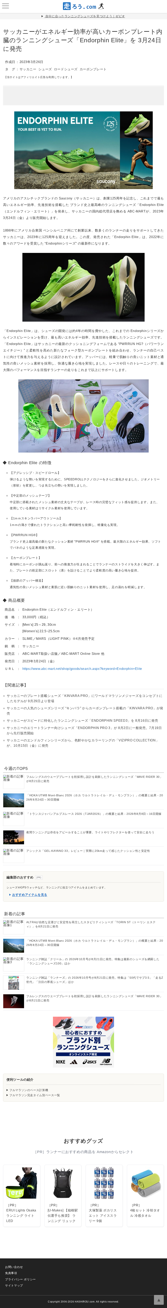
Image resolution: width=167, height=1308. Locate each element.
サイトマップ (14, 1285)
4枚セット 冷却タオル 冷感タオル (145, 1213)
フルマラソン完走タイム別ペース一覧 (34, 1095)
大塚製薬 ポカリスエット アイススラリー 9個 (103, 1215)
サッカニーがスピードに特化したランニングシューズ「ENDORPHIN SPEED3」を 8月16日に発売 (82, 720)
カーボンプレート (93, 69)
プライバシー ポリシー (20, 1279)
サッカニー (28, 69)
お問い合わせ (14, 1267)
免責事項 (11, 1273)
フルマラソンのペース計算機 (28, 1090)
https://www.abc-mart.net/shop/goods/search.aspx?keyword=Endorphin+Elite (82, 668)
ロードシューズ (66, 69)
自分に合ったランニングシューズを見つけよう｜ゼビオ (85, 16)
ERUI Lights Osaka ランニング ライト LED (21, 1215)
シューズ (45, 69)
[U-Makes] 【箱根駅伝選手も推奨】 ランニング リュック (63, 1215)
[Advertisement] (83, 93)
